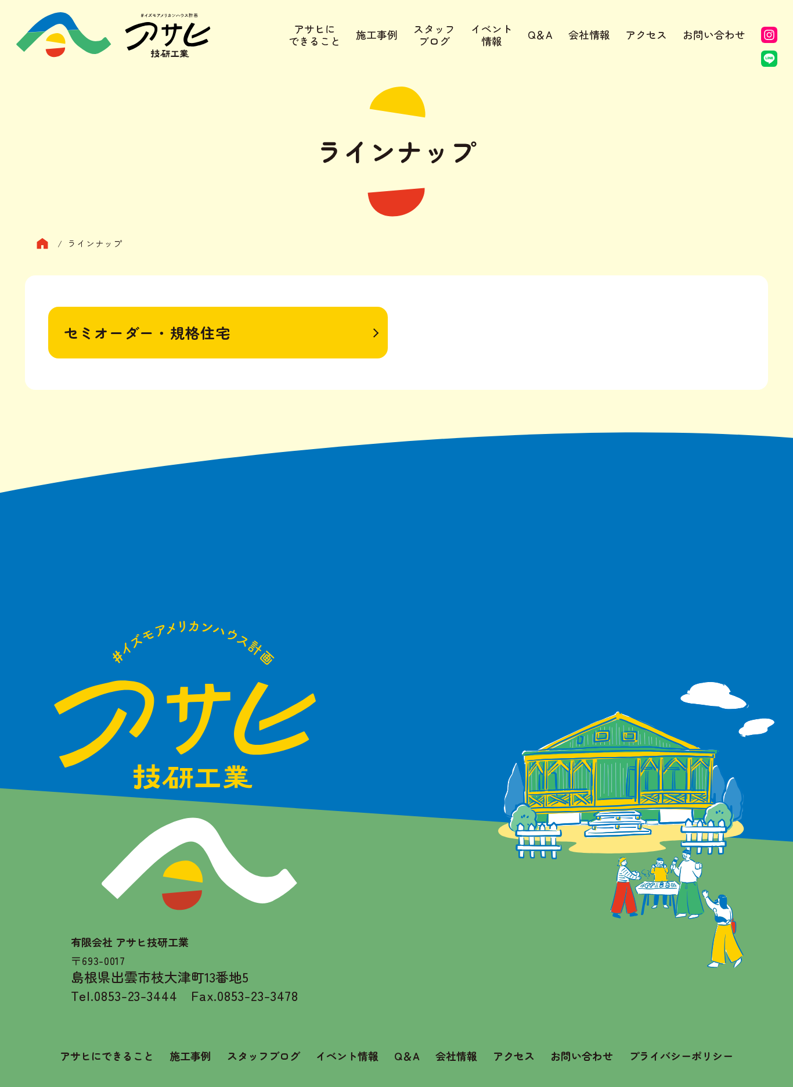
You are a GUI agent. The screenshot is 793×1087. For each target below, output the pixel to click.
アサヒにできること (315, 35)
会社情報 (589, 34)
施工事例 (377, 34)
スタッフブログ (434, 35)
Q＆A (540, 34)
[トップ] (47, 243)
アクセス (646, 34)
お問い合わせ (714, 34)
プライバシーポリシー (681, 1056)
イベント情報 (492, 35)
